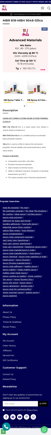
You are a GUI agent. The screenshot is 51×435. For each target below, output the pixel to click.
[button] (24, 106)
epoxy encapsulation (12, 233)
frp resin (24, 207)
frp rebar (30, 210)
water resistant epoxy (13, 292)
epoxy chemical (10, 256)
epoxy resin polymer (12, 217)
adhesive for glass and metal (16, 220)
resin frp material (11, 207)
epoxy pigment (10, 295)
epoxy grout (25, 282)
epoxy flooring (23, 259)
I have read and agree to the (21, 410)
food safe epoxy (29, 223)
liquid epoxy (8, 259)
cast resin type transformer (16, 240)
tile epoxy (7, 279)
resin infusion (28, 230)
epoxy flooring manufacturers (16, 263)
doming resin (27, 285)
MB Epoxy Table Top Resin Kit (14, 100)
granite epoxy (32, 292)
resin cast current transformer (17, 243)
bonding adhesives (11, 223)
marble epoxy (30, 266)
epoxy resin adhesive (13, 266)
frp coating (8, 214)
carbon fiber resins (11, 230)
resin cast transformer (13, 246)
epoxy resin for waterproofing (17, 289)
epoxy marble (9, 269)
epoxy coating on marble (14, 276)
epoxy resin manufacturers (15, 253)
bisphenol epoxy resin (35, 246)
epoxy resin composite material (18, 237)
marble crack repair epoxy (15, 272)
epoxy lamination (11, 285)
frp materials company (13, 210)
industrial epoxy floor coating (16, 227)
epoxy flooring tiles (23, 279)
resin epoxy (34, 253)
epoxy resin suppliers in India (32, 256)
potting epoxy (34, 214)
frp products (40, 210)
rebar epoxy (20, 214)
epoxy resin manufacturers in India (19, 250)
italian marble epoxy (27, 269)
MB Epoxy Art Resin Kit (37, 100)
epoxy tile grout (10, 282)
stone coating (34, 276)
